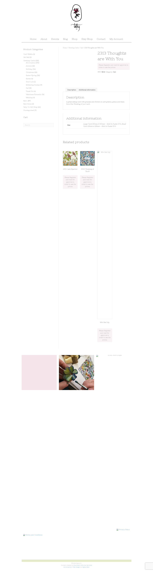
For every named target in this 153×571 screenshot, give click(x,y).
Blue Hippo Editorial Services (83, 565)
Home (33, 39)
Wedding (29, 97)
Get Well (26, 57)
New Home (27, 104)
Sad (81, 48)
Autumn (29, 66)
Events (55, 39)
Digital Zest (85, 567)
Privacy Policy (124, 529)
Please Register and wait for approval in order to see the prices (70, 182)
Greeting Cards (74, 48)
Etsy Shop (87, 39)
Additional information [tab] (87, 90)
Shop (74, 39)
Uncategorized (28, 110)
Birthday (29, 69)
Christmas (30, 72)
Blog (65, 39)
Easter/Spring (31, 75)
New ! (25, 101)
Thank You (29, 91)
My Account (116, 39)
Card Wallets (28, 54)
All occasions (31, 63)
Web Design (76, 567)
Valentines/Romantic (33, 94)
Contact (101, 39)
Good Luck (30, 82)
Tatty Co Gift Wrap (30, 107)
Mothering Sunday (33, 85)
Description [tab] (71, 90)
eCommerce (67, 567)
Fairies (28, 79)
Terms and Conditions (34, 535)
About (44, 39)
